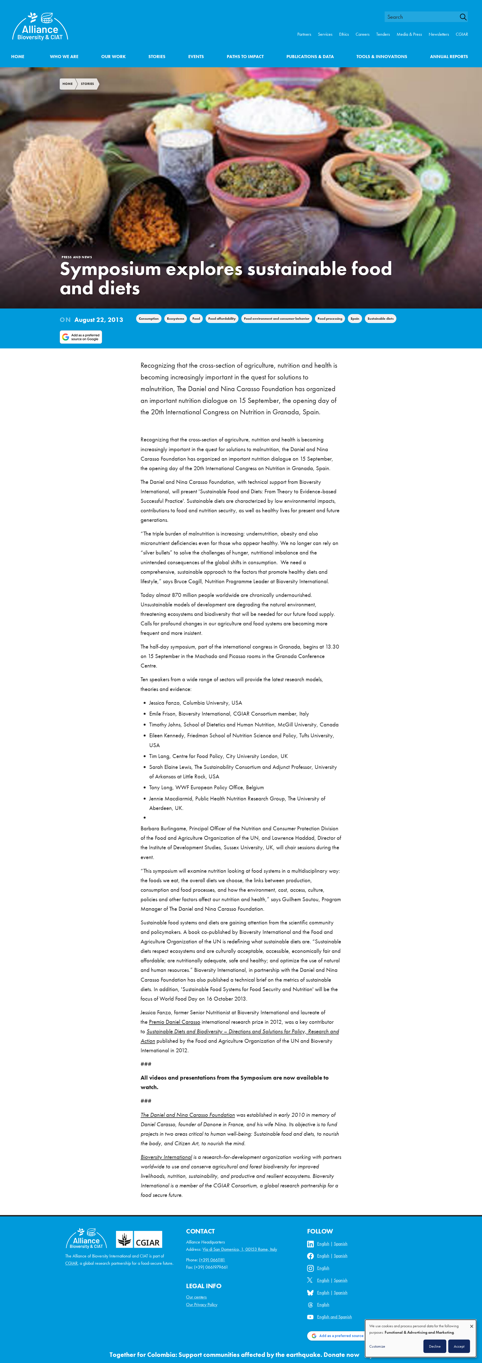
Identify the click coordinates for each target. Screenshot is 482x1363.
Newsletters (439, 34)
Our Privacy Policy (201, 1304)
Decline (435, 1346)
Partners (304, 34)
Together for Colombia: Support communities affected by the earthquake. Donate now (235, 1354)
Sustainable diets (381, 318)
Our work (113, 56)
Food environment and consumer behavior (276, 318)
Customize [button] (377, 1346)
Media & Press (409, 34)
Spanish (341, 1244)
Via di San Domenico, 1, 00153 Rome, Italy (240, 1249)
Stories (156, 56)
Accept (459, 1346)
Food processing (330, 318)
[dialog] (420, 1338)
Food (196, 318)
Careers (363, 34)
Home (17, 56)
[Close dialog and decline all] (471, 1323)
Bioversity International (166, 1157)
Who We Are (64, 56)
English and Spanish (334, 1317)
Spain (355, 318)
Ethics (344, 34)
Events (196, 56)
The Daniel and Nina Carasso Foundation (188, 1114)
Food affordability (222, 318)
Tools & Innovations (381, 56)
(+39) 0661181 (212, 1260)
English (323, 1244)
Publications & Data (310, 56)
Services (325, 34)
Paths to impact (245, 56)
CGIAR (462, 34)
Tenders (383, 34)
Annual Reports (449, 56)
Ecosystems (175, 318)
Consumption (149, 318)
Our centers (196, 1297)
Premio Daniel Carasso (174, 1021)
